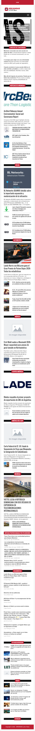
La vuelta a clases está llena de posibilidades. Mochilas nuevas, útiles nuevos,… (17, 69)
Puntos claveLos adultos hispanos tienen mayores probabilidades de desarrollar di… (17, 78)
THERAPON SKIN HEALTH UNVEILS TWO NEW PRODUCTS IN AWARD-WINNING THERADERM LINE (21, 129)
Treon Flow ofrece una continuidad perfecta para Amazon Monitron (17, 537)
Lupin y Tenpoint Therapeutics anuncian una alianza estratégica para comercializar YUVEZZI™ (21, 208)
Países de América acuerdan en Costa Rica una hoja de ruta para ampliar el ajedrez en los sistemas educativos (21, 412)
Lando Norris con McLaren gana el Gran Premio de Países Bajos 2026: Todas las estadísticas (17, 268)
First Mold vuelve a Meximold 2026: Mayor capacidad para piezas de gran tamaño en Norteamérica (17, 345)
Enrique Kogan (7, 579)
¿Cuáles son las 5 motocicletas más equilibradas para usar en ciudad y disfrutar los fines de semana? (20, 308)
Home (17, 2)
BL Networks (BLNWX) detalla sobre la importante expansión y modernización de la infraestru (17, 193)
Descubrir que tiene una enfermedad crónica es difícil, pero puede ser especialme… (16, 61)
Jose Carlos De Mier (9, 589)
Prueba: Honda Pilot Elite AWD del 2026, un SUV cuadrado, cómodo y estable (21, 300)
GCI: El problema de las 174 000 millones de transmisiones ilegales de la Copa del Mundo (21, 231)
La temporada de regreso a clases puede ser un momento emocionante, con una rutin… (17, 53)
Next (10, 22)
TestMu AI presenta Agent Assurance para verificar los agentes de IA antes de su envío (21, 216)
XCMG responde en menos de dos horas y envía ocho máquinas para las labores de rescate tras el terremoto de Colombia (21, 465)
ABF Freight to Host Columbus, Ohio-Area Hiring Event (20, 136)
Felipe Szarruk (7, 608)
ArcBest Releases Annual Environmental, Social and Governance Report (14, 114)
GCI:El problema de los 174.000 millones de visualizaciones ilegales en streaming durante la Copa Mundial (21, 224)
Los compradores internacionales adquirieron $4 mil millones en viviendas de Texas (16, 543)
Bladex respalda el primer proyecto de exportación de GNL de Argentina (17, 398)
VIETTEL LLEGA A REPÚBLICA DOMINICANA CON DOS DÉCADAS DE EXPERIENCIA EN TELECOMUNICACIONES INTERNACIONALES (21, 524)
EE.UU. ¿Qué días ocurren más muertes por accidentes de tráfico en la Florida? (21, 283)
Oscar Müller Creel (8, 595)
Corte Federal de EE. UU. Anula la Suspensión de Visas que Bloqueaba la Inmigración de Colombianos (17, 449)
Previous (6, 22)
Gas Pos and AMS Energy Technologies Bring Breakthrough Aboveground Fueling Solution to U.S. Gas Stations (17, 27)
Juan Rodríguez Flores (9, 628)
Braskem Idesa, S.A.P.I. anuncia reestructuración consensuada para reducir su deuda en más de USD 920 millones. (16, 562)
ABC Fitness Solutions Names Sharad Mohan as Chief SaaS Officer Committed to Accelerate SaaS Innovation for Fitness (21, 156)
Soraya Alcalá (7, 602)
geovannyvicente (8, 621)
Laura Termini (7, 636)
